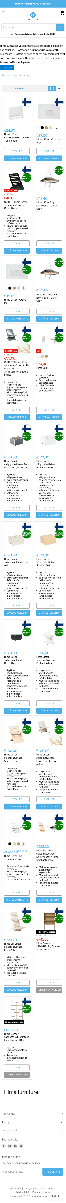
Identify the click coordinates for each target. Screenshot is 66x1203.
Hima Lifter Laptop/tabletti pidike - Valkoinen (16, 137)
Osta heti (17, 151)
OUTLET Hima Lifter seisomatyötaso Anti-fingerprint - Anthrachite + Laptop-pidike (16, 368)
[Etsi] (60, 27)
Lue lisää (7, 67)
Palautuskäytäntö (41, 1192)
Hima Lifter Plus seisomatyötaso (13, 858)
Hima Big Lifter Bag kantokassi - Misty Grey (47, 297)
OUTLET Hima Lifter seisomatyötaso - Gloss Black (15, 205)
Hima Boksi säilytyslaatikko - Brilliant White (45, 464)
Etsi (42, 1188)
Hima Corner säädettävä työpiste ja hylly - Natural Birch (16, 1037)
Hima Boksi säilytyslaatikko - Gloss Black (13, 660)
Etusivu (6, 75)
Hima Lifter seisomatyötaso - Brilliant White (46, 660)
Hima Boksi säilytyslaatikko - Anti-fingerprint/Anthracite (16, 464)
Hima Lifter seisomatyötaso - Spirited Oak (14, 757)
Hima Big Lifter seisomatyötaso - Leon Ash (14, 947)
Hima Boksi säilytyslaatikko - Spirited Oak (45, 562)
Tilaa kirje (52, 1171)
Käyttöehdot (22, 1192)
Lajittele (19, 88)
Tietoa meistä (14, 1188)
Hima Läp (41, 367)
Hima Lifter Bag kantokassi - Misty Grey (46, 205)
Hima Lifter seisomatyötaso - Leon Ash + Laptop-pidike (47, 759)
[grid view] (52, 88)
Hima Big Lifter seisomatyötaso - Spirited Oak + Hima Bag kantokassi (47, 855)
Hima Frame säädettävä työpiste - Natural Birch (48, 946)
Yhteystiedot (30, 1188)
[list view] (59, 88)
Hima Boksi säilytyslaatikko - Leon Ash (16, 562)
